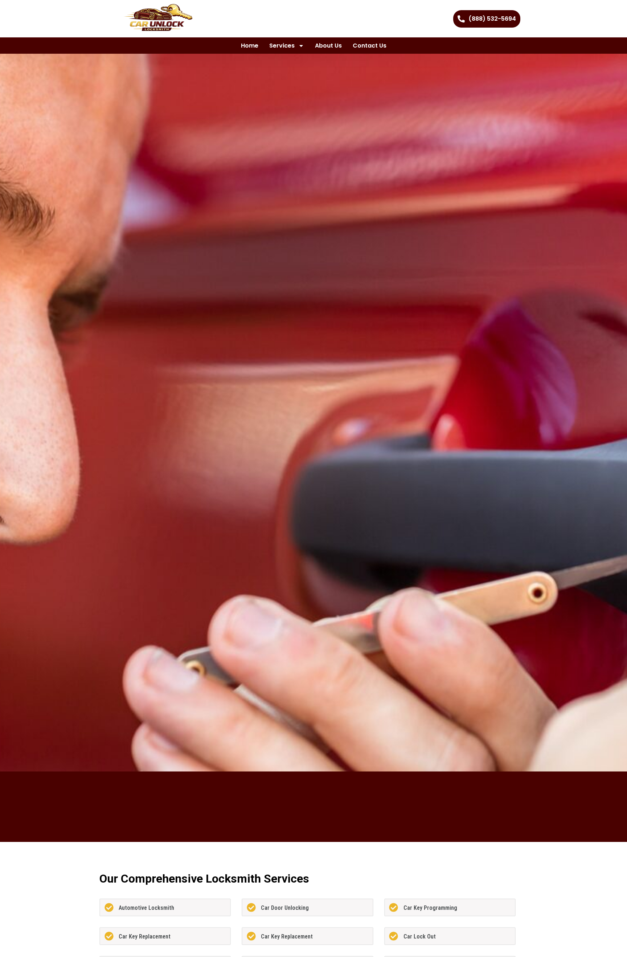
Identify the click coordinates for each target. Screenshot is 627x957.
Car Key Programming (430, 907)
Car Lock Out (419, 936)
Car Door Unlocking (285, 907)
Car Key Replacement (145, 936)
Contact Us (369, 45)
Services (282, 45)
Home (249, 45)
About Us (328, 45)
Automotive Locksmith (146, 907)
